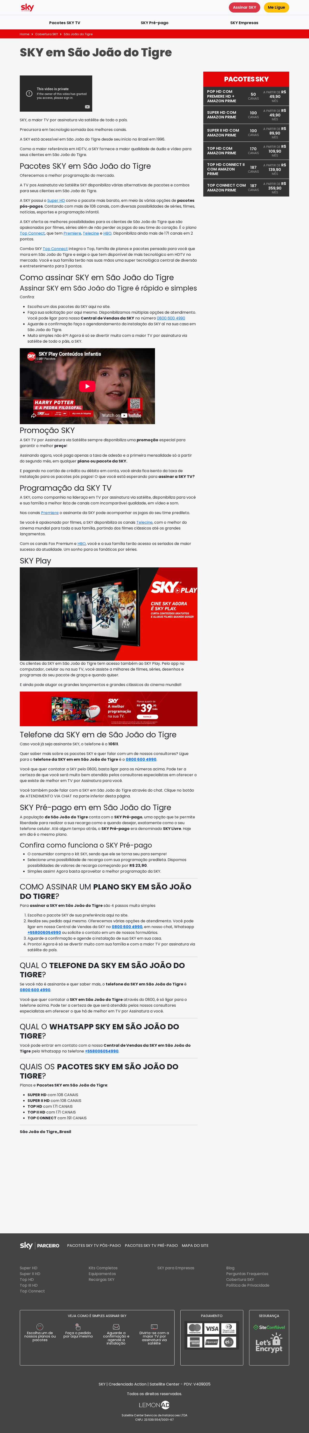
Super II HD (30, 1274)
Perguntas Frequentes (247, 1274)
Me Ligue (276, 7)
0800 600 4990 (171, 318)
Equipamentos (102, 1274)
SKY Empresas (244, 23)
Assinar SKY (244, 7)
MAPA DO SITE (195, 1245)
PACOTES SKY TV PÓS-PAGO (94, 1245)
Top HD (27, 1279)
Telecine (91, 233)
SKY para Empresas (175, 1268)
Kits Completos (103, 1268)
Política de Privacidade (247, 1285)
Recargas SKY (101, 1279)
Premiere (72, 233)
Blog (230, 1268)
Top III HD (29, 1285)
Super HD (56, 200)
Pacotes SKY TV (64, 23)
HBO (107, 233)
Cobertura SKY (46, 34)
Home (24, 34)
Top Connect (32, 233)
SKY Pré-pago (155, 23)
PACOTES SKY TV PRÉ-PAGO (151, 1245)
